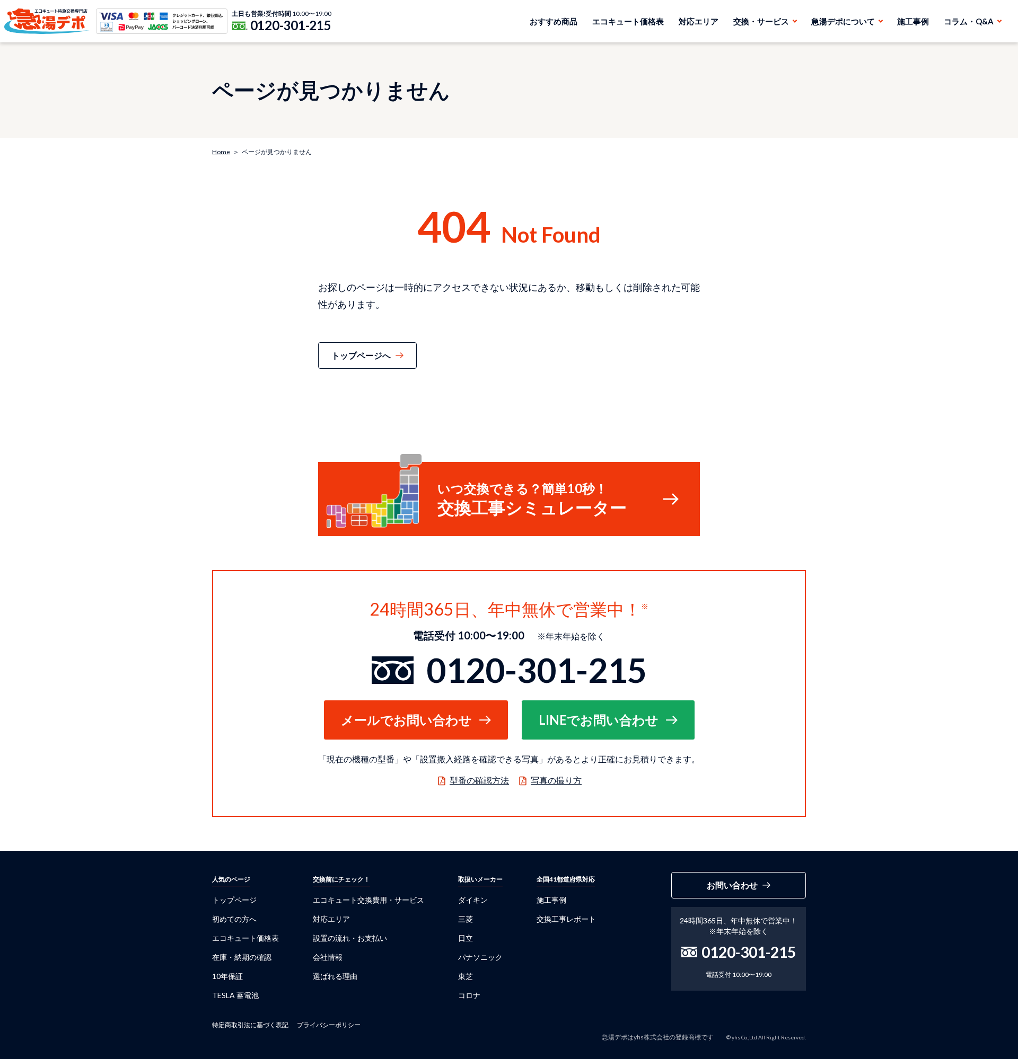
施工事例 (913, 21)
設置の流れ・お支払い (350, 937)
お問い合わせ (732, 885)
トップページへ (361, 355)
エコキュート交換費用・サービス (368, 899)
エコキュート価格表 (628, 21)
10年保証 (227, 976)
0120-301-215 (290, 25)
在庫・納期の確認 (241, 957)
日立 (465, 937)
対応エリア (698, 21)
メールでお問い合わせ (406, 719)
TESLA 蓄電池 (235, 995)
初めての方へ (234, 918)
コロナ (469, 995)
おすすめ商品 (553, 21)
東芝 (465, 976)
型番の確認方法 (479, 780)
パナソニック (480, 957)
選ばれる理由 (335, 976)
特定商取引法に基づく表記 (250, 1025)
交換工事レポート (566, 918)
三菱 (465, 918)
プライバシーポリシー (329, 1025)
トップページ (234, 899)
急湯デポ (47, 21)
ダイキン (473, 899)
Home (221, 152)
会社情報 (328, 957)
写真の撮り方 (556, 780)
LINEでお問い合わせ (599, 719)
